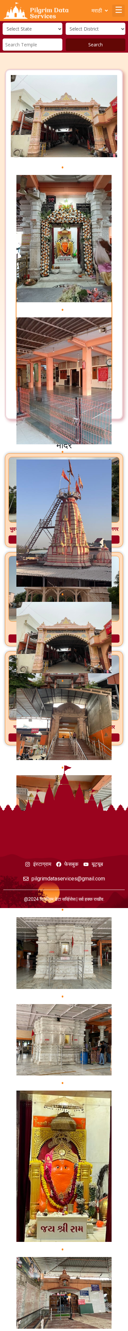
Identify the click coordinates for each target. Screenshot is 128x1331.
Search (95, 44)
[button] (118, 11)
